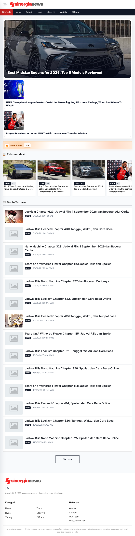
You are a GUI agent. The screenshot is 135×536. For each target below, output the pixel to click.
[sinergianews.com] (71, 4)
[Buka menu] (5, 4)
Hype (39, 12)
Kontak (72, 508)
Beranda (6, 12)
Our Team (74, 516)
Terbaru (67, 459)
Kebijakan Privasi (77, 520)
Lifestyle (51, 12)
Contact (73, 512)
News (18, 12)
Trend (29, 12)
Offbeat (76, 12)
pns (27, 145)
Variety (63, 12)
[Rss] (7, 488)
